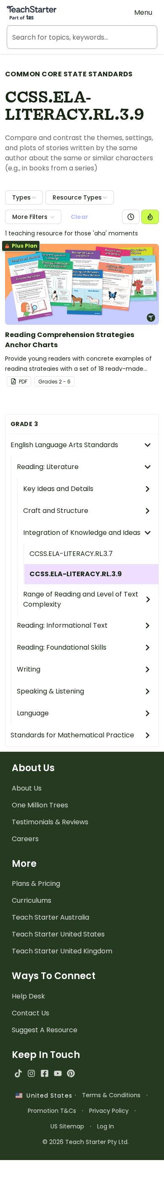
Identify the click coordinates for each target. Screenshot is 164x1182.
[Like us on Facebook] (44, 1073)
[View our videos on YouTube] (57, 1073)
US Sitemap (67, 1126)
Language (33, 713)
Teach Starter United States (58, 934)
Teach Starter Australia (50, 917)
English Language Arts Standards (64, 445)
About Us (27, 788)
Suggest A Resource (44, 1030)
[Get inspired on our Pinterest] (70, 1073)
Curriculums (31, 900)
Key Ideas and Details (58, 489)
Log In (105, 1126)
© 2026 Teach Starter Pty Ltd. (85, 1142)
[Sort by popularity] (150, 217)
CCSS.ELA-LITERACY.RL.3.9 (75, 574)
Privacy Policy (109, 1110)
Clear (79, 217)
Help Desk (28, 996)
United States (47, 1095)
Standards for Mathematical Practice (72, 735)
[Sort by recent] (131, 217)
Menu (143, 12)
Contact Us (30, 1013)
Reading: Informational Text (62, 625)
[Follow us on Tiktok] (18, 1073)
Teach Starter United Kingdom (62, 951)
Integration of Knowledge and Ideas (81, 532)
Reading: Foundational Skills (61, 647)
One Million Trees (40, 805)
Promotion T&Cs (52, 1110)
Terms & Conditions (111, 1095)
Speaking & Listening (50, 691)
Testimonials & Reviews (50, 822)
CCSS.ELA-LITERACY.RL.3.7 (71, 554)
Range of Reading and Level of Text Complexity (80, 599)
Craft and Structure (55, 510)
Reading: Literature (48, 467)
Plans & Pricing (36, 883)
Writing (28, 669)
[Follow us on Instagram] (31, 1073)
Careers (25, 839)
